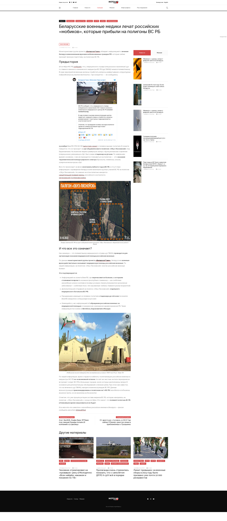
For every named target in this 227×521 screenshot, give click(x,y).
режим (67, 461)
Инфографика (125, 8)
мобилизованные (112, 21)
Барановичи (70, 21)
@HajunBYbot (81, 410)
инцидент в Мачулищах (112, 461)
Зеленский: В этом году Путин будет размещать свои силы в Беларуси (153, 86)
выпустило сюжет (90, 146)
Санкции (100, 8)
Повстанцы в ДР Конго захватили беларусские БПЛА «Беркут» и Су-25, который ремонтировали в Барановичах (154, 164)
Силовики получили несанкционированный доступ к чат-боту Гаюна (154, 138)
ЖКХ (61, 461)
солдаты (143, 463)
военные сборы (138, 461)
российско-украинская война (120, 463)
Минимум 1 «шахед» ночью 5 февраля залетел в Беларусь (153, 111)
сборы (136, 463)
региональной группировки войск (72, 178)
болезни (89, 21)
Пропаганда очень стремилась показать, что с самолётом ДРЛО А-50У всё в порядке (112, 473)
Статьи (76, 499)
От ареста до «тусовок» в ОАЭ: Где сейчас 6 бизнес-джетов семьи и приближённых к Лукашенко (115, 422)
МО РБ (153, 461)
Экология (62, 463)
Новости (87, 8)
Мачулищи (100, 463)
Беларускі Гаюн (80, 21)
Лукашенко (124, 461)
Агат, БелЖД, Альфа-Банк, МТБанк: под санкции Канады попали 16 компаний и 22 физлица (74, 422)
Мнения (112, 8)
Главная (75, 8)
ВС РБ (147, 461)
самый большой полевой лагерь (71, 175)
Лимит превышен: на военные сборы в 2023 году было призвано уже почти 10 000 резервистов (149, 474)
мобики (103, 21)
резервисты (161, 461)
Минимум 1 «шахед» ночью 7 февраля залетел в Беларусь (153, 59)
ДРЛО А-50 (100, 461)
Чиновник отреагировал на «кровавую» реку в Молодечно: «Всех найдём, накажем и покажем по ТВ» (75, 474)
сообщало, (78, 67)
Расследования (142, 8)
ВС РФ (96, 21)
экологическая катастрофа (78, 461)
